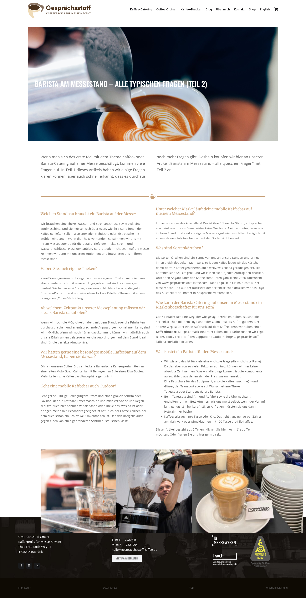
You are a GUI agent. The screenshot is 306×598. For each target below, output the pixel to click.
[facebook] (21, 566)
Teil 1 (71, 169)
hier (201, 434)
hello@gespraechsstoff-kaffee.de (134, 550)
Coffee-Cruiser (74, 366)
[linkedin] (37, 566)
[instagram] (29, 566)
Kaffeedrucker (166, 332)
